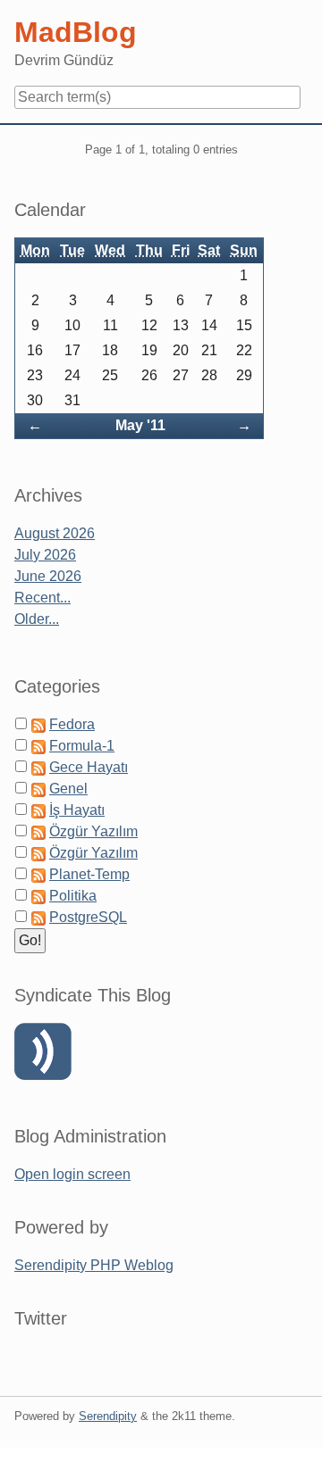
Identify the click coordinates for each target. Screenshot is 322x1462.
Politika (73, 895)
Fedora (72, 724)
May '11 (140, 425)
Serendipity (108, 1416)
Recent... (42, 597)
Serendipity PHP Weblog (94, 1265)
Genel (68, 788)
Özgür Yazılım (93, 831)
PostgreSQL (88, 917)
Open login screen (72, 1174)
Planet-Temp (89, 874)
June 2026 (47, 576)
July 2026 (45, 554)
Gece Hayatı (88, 767)
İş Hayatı (77, 810)
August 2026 (54, 533)
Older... (36, 619)
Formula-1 (81, 745)
